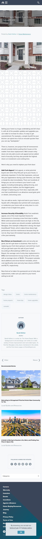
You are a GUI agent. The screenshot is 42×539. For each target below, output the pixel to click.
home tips (20, 300)
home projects (8, 300)
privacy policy (27, 528)
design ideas (8, 294)
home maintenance (30, 294)
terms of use (14, 528)
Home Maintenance (24, 34)
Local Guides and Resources (11, 405)
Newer (35, 360)
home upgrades (33, 300)
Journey (6, 509)
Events (5, 496)
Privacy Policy (8, 517)
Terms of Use (8, 520)
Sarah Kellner (12, 34)
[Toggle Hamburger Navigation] (4, 2)
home (18, 294)
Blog (4, 513)
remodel (6, 306)
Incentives (7, 500)
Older (6, 360)
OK (21, 532)
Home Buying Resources (12, 506)
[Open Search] (38, 2)
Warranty (6, 490)
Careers (6, 487)
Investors (6, 493)
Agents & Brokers (9, 503)
